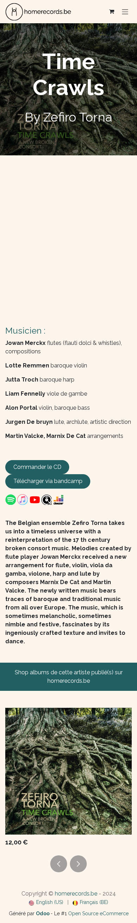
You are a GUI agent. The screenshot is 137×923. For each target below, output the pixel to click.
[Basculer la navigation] (125, 11)
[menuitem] (46, 902)
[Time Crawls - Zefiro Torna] (68, 771)
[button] (58, 863)
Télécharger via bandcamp (48, 481)
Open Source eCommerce (98, 913)
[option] (68, 778)
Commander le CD (37, 467)
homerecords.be (76, 893)
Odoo (43, 913)
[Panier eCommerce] (111, 11)
